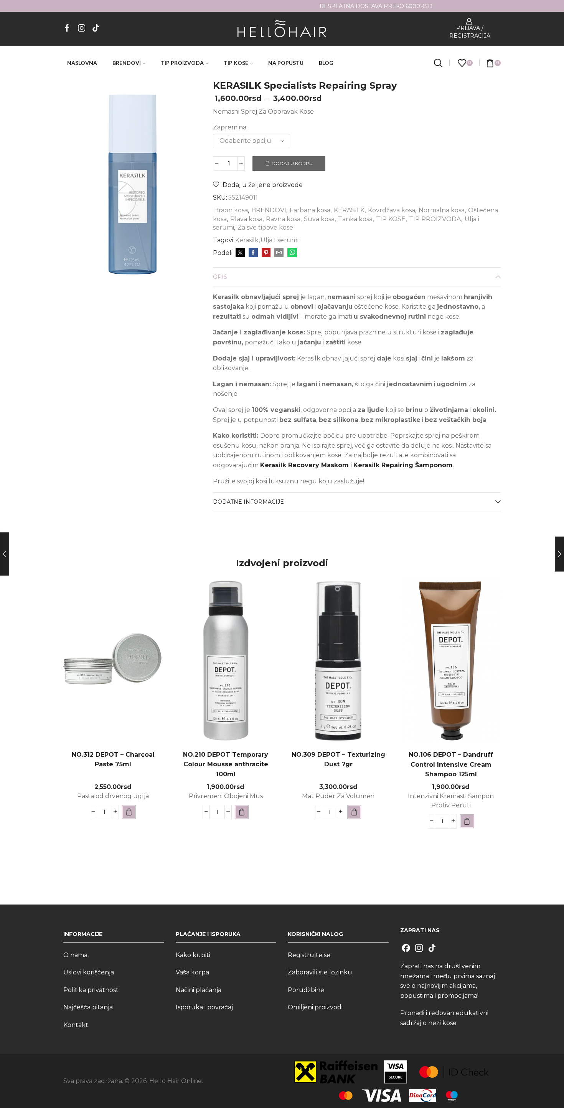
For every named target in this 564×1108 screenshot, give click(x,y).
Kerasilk (247, 240)
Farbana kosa (310, 210)
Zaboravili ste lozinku (320, 972)
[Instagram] (82, 28)
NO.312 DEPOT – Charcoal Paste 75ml (113, 759)
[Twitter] (240, 253)
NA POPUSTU (285, 63)
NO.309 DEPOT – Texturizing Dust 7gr (338, 759)
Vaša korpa (192, 972)
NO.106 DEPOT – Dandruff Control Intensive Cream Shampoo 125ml (451, 764)
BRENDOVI (126, 63)
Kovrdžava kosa (391, 210)
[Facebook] (67, 28)
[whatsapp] (291, 253)
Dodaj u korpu (292, 163)
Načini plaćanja (198, 990)
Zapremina (229, 127)
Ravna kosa (283, 219)
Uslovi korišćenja (88, 972)
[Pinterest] (266, 253)
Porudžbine (306, 990)
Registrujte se (309, 955)
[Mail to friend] (278, 253)
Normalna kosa (442, 210)
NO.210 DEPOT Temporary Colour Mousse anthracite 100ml (225, 764)
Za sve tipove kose (265, 227)
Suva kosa (319, 219)
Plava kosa (246, 219)
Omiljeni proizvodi (315, 1007)
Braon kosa (231, 210)
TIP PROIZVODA (182, 63)
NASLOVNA (82, 63)
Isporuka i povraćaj (204, 1007)
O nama (75, 955)
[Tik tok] (96, 28)
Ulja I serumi (279, 240)
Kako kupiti (193, 955)
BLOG (326, 63)
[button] (129, 812)
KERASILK (349, 210)
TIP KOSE (236, 63)
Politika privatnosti (91, 990)
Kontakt (75, 1025)
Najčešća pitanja (88, 1007)
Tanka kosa (355, 219)
